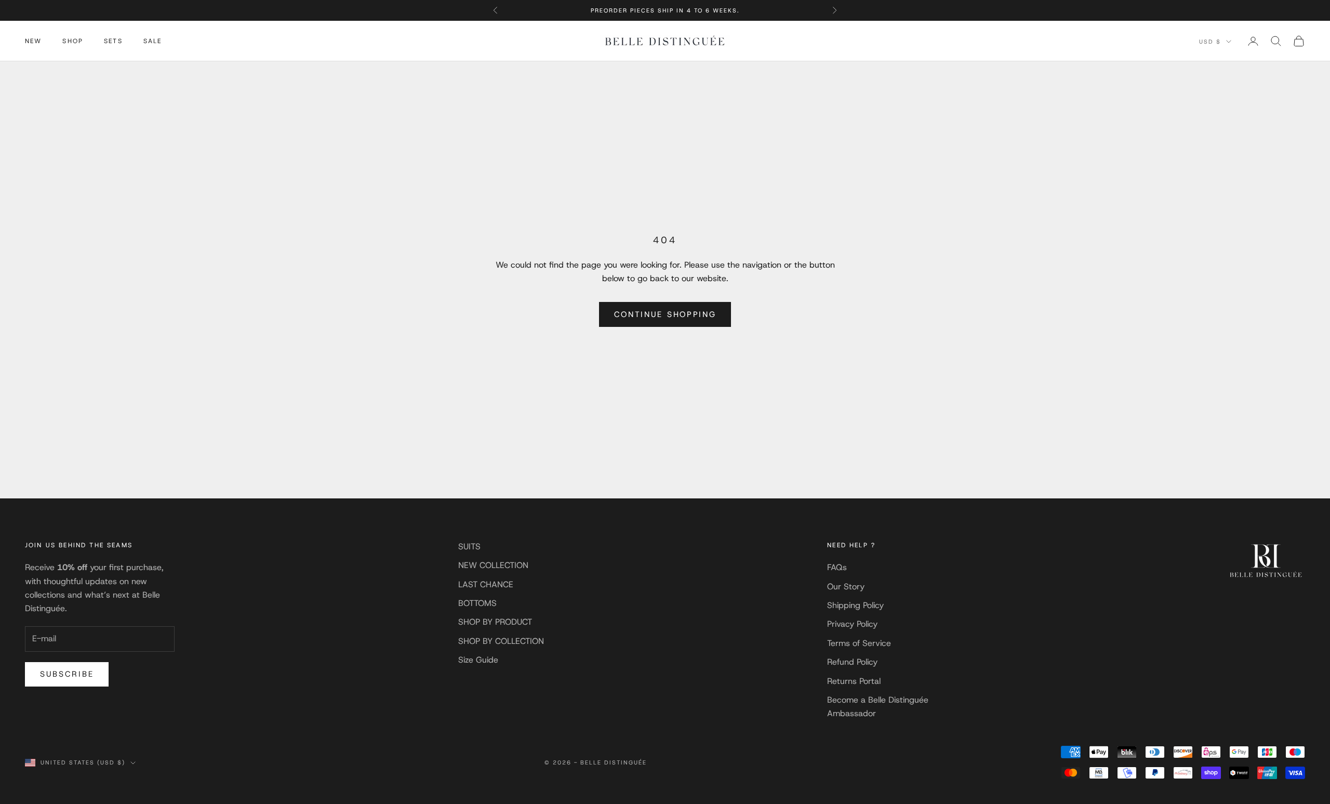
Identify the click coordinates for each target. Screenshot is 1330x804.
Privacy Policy (852, 623)
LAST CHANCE (485, 584)
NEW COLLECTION (493, 565)
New (33, 41)
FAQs (837, 567)
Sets (113, 41)
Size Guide (478, 659)
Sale (152, 41)
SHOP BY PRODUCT (495, 621)
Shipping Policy (855, 605)
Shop (72, 41)
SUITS (469, 546)
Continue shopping (665, 314)
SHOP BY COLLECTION (501, 641)
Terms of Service (859, 643)
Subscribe (67, 674)
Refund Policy (852, 661)
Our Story (845, 586)
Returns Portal (854, 681)
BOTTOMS (477, 603)
